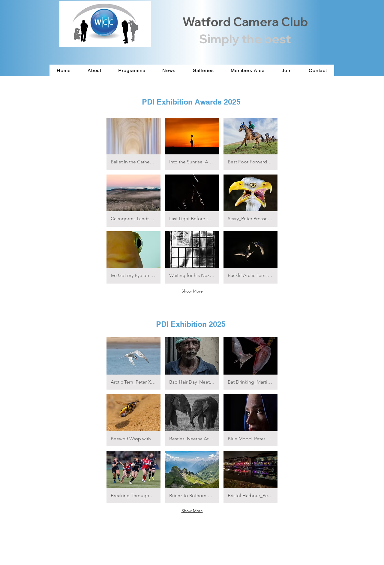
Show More (192, 291)
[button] (133, 144)
